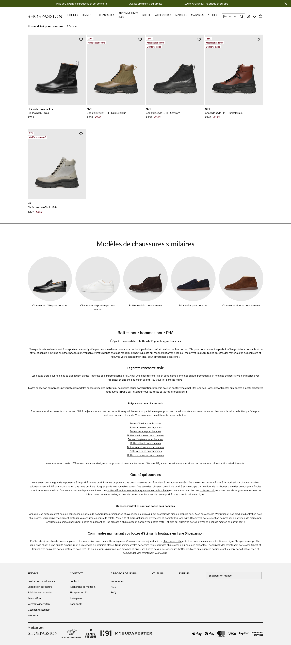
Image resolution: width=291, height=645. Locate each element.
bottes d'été (157, 521)
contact (74, 580)
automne (126, 549)
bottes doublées (187, 549)
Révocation (34, 598)
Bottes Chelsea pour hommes (146, 427)
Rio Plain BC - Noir (38, 112)
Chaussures (107, 14)
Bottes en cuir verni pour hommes (145, 447)
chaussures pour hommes (181, 544)
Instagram (76, 598)
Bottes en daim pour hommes (145, 305)
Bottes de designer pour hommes (145, 455)
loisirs (179, 379)
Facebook (76, 603)
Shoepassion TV (79, 592)
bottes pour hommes (142, 494)
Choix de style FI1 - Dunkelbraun (224, 112)
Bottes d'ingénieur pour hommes (145, 439)
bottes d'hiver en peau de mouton (208, 521)
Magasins (197, 14)
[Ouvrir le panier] (260, 16)
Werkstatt (34, 615)
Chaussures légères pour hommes (241, 305)
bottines (216, 549)
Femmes (86, 14)
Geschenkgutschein (39, 609)
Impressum (117, 580)
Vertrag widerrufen (39, 603)
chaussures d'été (172, 541)
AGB (113, 586)
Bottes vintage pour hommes (145, 431)
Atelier (212, 14)
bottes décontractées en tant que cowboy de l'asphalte (138, 490)
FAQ (113, 592)
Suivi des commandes (40, 592)
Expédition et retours (40, 586)
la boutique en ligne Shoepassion (63, 352)
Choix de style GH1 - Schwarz (163, 112)
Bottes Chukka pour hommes (145, 423)
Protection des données (41, 580)
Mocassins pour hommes (193, 305)
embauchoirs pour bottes (75, 521)
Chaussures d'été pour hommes (50, 305)
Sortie (146, 14)
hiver (137, 549)
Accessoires (163, 14)
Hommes (73, 14)
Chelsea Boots (205, 387)
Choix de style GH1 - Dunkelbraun (106, 112)
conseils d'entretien (216, 513)
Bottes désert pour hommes (145, 443)
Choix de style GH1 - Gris (42, 207)
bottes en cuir (207, 490)
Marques (181, 14)
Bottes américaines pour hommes (145, 435)
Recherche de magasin (82, 586)
